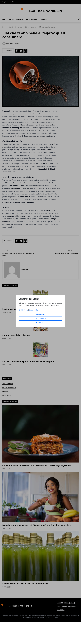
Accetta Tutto (40, 322)
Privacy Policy (33, 310)
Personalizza (40, 315)
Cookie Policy (23, 310)
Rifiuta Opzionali (40, 318)
